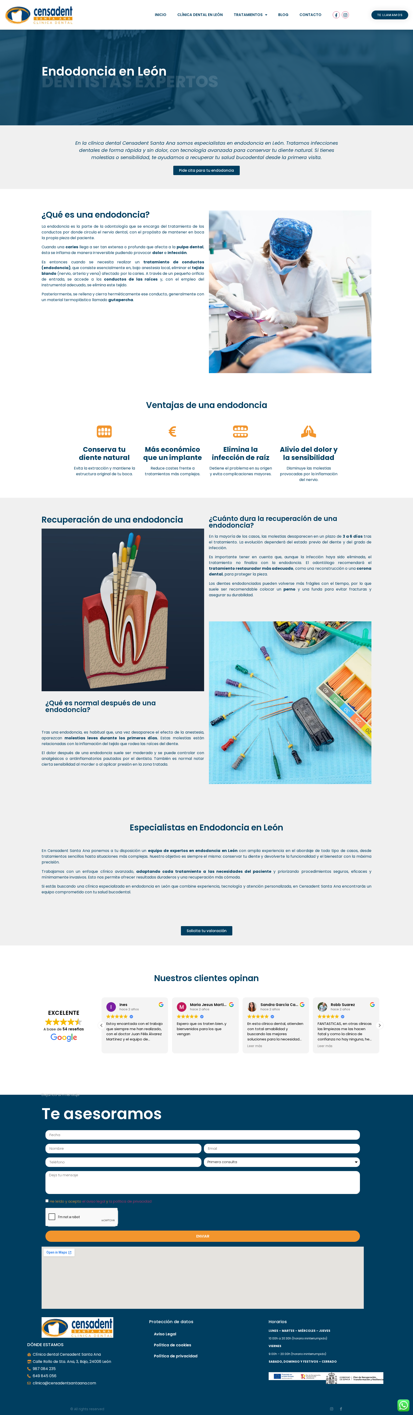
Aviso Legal (165, 1334)
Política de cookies (172, 1345)
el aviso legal (93, 1201)
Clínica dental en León (200, 14)
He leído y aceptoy (101, 1201)
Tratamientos (248, 14)
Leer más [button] (254, 1046)
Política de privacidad (175, 1356)
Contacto (310, 14)
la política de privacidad (130, 1201)
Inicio (160, 14)
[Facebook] (336, 14)
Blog (283, 14)
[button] (379, 1025)
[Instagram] (345, 14)
